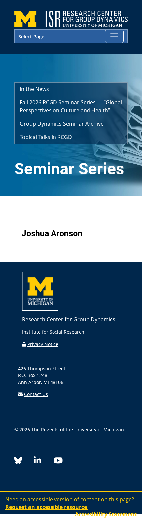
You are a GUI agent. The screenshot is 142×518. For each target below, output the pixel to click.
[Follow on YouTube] (61, 461)
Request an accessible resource (46, 507)
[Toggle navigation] (114, 36)
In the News (34, 89)
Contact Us (36, 394)
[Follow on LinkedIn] (44, 461)
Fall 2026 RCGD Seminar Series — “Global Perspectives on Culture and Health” (71, 106)
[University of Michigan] (40, 309)
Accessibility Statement (106, 514)
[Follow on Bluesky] (24, 461)
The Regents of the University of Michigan (77, 429)
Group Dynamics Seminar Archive (62, 123)
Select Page (31, 36)
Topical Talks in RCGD (46, 137)
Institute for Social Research (53, 332)
